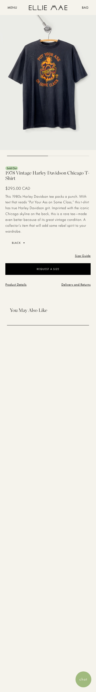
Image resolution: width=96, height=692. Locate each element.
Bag (85, 8)
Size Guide (83, 256)
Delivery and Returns (76, 285)
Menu (12, 8)
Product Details (16, 285)
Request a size (48, 269)
